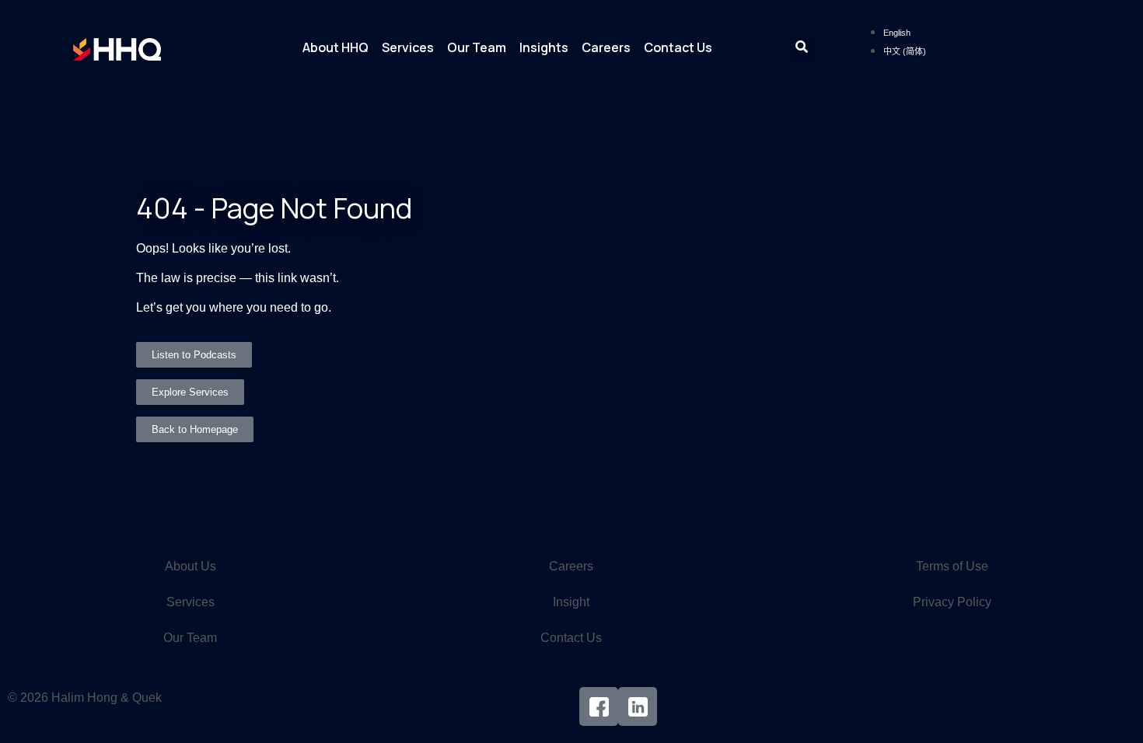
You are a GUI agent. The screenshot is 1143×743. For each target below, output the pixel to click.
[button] (802, 48)
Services (408, 47)
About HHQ (335, 47)
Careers (606, 47)
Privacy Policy (952, 602)
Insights (543, 47)
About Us (190, 566)
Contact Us (678, 47)
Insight (571, 602)
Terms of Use (952, 566)
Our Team (476, 47)
